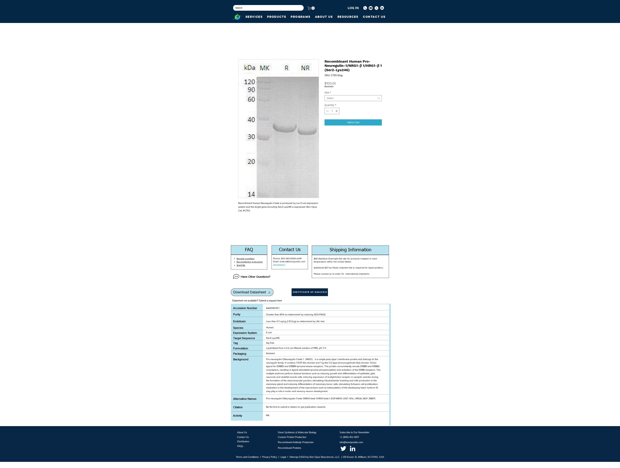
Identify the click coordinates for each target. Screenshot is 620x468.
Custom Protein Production (292, 437)
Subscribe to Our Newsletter (354, 432)
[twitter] (343, 448)
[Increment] (337, 111)
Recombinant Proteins (289, 447)
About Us (242, 432)
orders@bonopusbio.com (292, 261)
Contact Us (243, 437)
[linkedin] (352, 448)
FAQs (240, 446)
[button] (311, 8)
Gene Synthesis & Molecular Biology (297, 432)
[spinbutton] (332, 111)
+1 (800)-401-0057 (349, 437)
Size (328, 92)
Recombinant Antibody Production (296, 442)
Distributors (243, 441)
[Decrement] (327, 111)
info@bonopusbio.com (351, 442)
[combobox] (353, 98)
